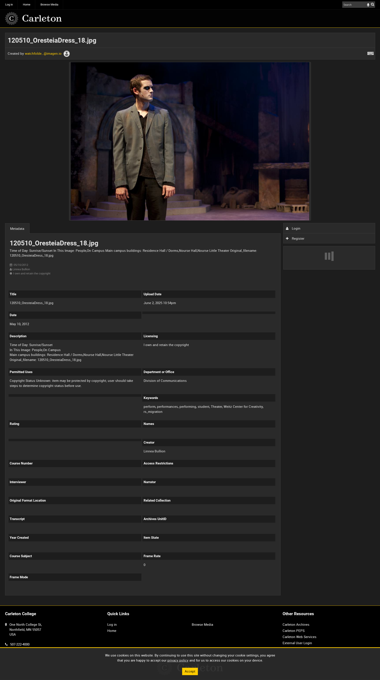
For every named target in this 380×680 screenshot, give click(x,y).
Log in (9, 4)
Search (372, 4)
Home (26, 4)
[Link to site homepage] (33, 18)
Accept (190, 671)
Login (295, 228)
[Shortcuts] (370, 52)
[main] (190, 316)
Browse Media (49, 4)
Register (297, 238)
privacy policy (177, 660)
